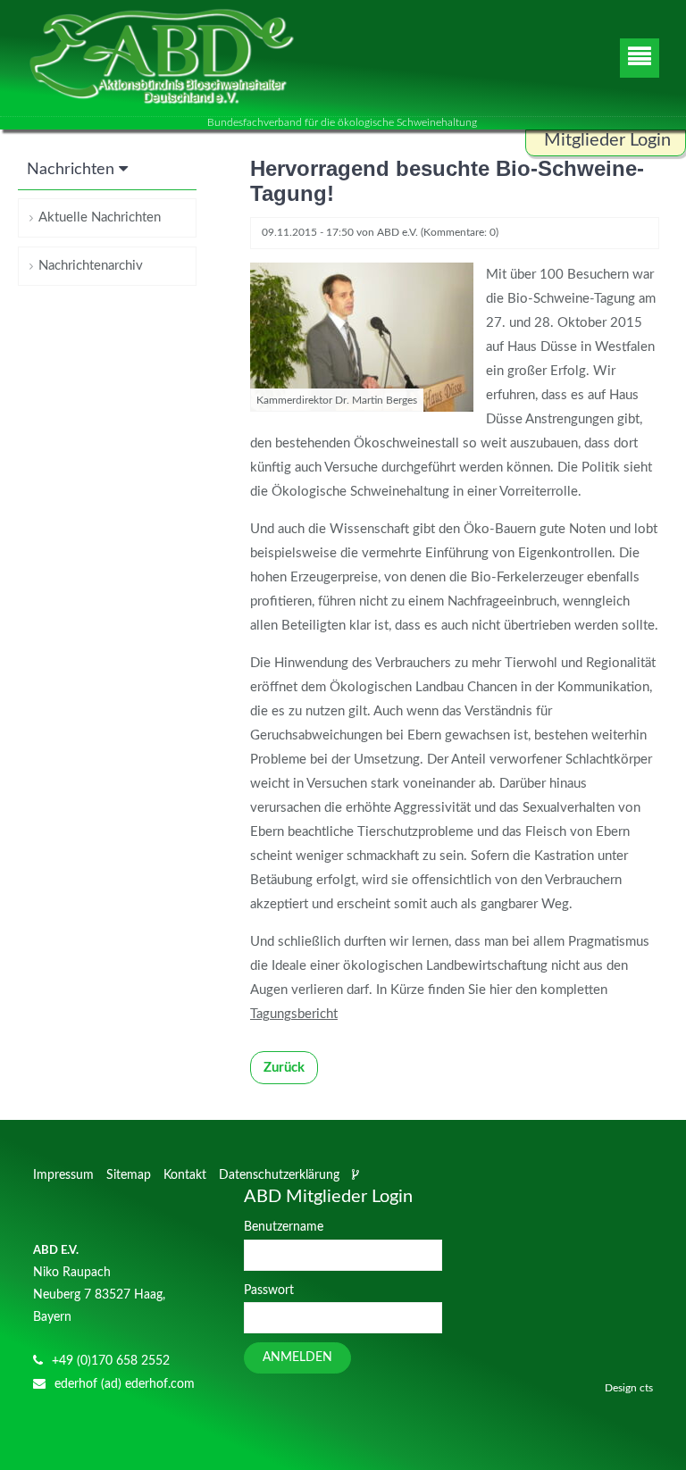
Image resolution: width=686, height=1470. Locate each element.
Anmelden (297, 1357)
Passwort (269, 1290)
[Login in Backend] (357, 1175)
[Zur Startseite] (161, 58)
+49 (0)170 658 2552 (111, 1361)
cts (646, 1387)
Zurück (284, 1067)
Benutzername (283, 1227)
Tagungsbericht (294, 1014)
